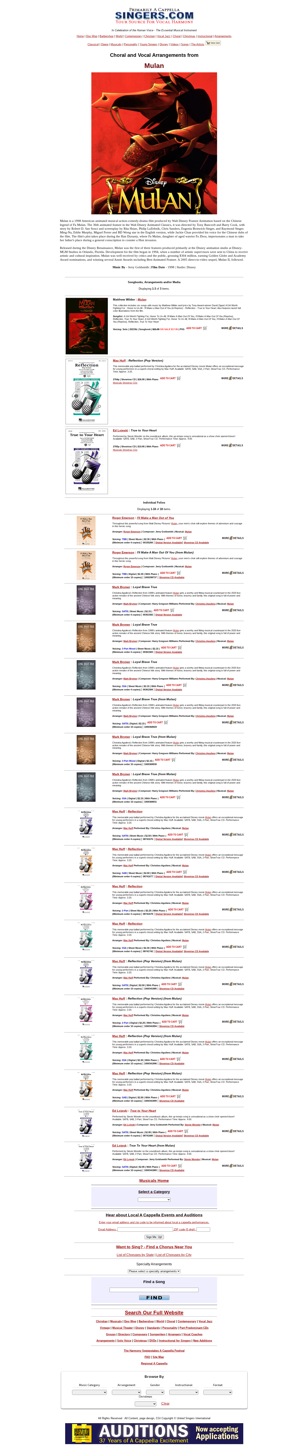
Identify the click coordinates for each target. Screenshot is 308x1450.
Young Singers (148, 44)
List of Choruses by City (174, 1255)
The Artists (197, 44)
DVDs (153, 1340)
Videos (174, 44)
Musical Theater (122, 1327)
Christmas (189, 36)
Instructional (205, 36)
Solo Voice (124, 1340)
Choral (177, 36)
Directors (124, 1334)
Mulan (142, 299)
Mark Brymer (121, 587)
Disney (164, 44)
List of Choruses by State (135, 1255)
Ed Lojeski (120, 430)
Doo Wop (91, 36)
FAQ (147, 1357)
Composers (139, 1334)
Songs (185, 44)
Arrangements (223, 36)
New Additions (202, 1340)
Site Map (158, 1357)
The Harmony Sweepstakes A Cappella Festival (154, 1350)
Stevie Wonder (193, 1124)
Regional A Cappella (154, 1363)
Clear (165, 1403)
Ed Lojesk (119, 1145)
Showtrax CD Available (196, 542)
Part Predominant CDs (194, 1327)
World (119, 36)
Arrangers (174, 1334)
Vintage (105, 1327)
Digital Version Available (168, 542)
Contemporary (133, 36)
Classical (93, 44)
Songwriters (158, 1334)
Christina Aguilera (205, 604)
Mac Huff (119, 360)
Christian (149, 36)
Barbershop (106, 36)
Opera (104, 44)
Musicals (116, 44)
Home (80, 36)
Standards (153, 1327)
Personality (130, 44)
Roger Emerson (123, 517)
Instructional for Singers (175, 1340)
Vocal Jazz (164, 36)
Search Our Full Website (154, 1312)
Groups (111, 1334)
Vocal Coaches (192, 1334)
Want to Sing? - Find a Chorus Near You (154, 1247)
